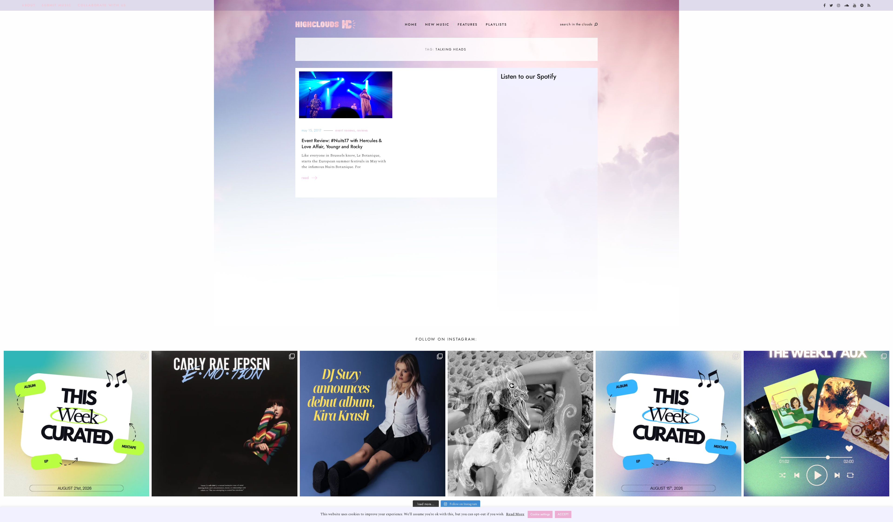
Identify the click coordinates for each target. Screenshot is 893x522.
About (29, 5)
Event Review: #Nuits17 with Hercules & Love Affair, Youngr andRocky (342, 143)
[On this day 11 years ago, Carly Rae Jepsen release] (224, 423)
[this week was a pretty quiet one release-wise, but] (816, 423)
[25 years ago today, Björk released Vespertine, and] (520, 423)
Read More (515, 514)
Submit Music (56, 5)
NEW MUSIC (437, 24)
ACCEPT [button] (563, 514)
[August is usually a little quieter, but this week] (668, 423)
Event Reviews (345, 130)
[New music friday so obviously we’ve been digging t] (76, 423)
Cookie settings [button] (540, 514)
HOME (411, 24)
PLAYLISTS (496, 24)
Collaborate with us (102, 5)
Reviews (362, 130)
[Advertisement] (547, 271)
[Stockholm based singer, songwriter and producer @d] (372, 423)
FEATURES (468, 24)
